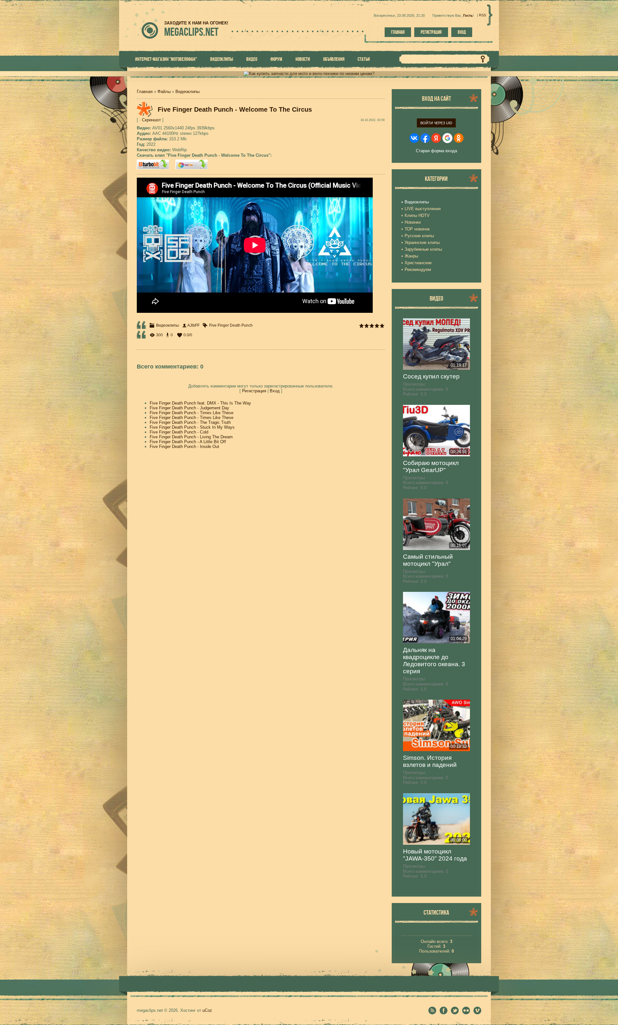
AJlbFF (193, 325)
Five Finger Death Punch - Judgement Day (189, 407)
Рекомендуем (418, 269)
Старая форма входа (436, 150)
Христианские (418, 262)
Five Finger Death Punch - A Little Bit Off (188, 441)
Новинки (413, 222)
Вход (462, 32)
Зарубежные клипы (423, 249)
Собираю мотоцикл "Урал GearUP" (431, 466)
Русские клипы (419, 235)
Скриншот (151, 119)
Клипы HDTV (417, 215)
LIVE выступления (423, 208)
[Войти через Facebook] (425, 138)
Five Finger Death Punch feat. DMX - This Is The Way (200, 403)
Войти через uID (436, 123)
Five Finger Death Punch (231, 325)
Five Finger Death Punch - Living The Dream (191, 436)
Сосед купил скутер (431, 376)
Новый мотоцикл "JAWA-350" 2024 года (435, 855)
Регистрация (431, 32)
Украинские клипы (422, 242)
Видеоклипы (187, 91)
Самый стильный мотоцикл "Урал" (428, 560)
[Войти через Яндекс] (436, 138)
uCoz (207, 1010)
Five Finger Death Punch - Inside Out (184, 446)
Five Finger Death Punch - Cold (179, 432)
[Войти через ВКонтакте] (414, 138)
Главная (398, 32)
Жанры (411, 256)
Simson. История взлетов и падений (430, 761)
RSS (482, 15)
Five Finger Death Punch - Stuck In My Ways (192, 427)
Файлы (164, 91)
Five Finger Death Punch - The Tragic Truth (190, 422)
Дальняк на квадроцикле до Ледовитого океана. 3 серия (434, 661)
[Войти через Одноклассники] (459, 138)
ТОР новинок (417, 229)
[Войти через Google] (447, 138)
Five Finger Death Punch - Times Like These (191, 412)
